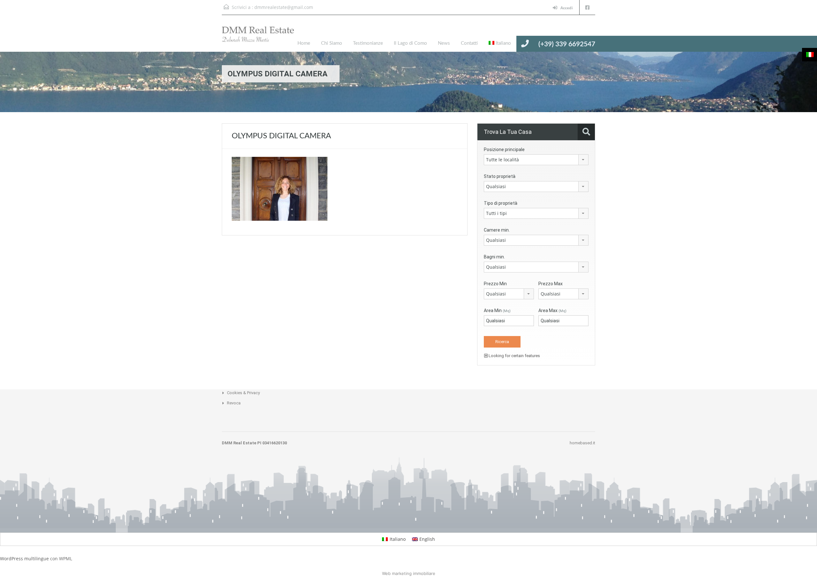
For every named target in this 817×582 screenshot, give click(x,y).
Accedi (566, 8)
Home (303, 43)
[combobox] (536, 159)
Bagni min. (494, 256)
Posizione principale (504, 149)
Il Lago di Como (410, 43)
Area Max (552, 310)
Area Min (497, 310)
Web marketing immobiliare (408, 573)
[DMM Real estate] (263, 38)
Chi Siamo (331, 43)
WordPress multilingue (24, 558)
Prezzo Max (550, 283)
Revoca (234, 403)
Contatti (469, 43)
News (444, 43)
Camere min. (497, 230)
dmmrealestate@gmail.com (283, 7)
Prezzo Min (495, 283)
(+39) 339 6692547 (566, 44)
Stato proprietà (499, 176)
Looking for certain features (514, 355)
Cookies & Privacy (243, 392)
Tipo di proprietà (500, 203)
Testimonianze (368, 43)
